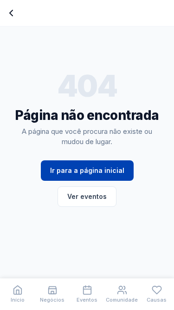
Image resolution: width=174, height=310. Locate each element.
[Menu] (11, 13)
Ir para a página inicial (87, 170)
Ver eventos (87, 196)
